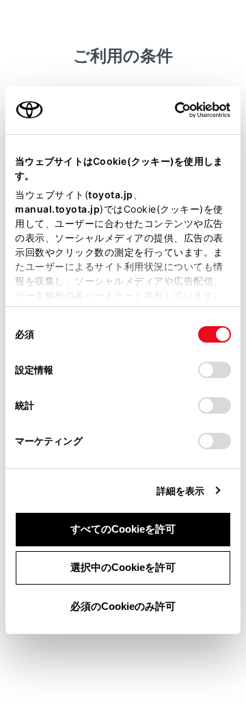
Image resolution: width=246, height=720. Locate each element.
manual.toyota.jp (57, 209)
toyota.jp (110, 194)
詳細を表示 (180, 490)
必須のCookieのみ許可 (123, 606)
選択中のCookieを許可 (123, 567)
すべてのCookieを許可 (123, 529)
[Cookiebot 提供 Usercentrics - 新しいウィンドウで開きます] (170, 110)
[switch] (214, 370)
